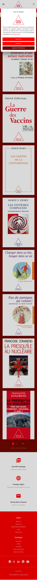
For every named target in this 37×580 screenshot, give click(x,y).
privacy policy (16, 34)
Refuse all (18, 43)
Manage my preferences (18, 48)
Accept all (18, 39)
